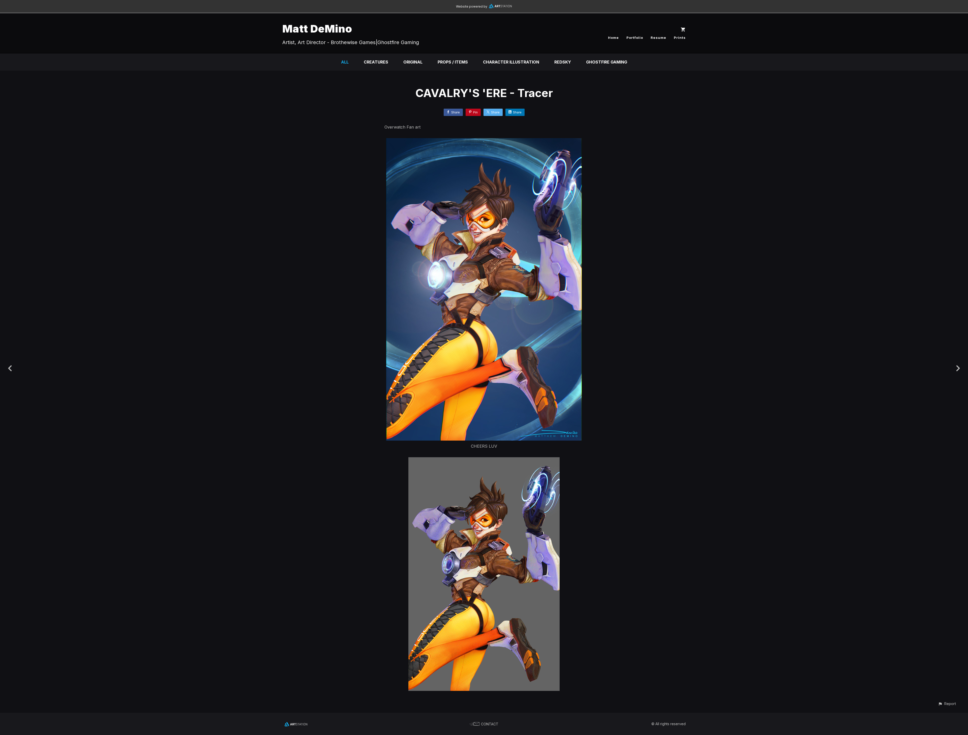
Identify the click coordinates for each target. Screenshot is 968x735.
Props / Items (453, 62)
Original (412, 62)
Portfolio (634, 38)
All (345, 62)
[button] (947, 703)
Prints (680, 38)
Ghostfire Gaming (606, 62)
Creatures (376, 62)
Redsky (562, 62)
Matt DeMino (317, 28)
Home (613, 38)
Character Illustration (511, 62)
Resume (658, 38)
